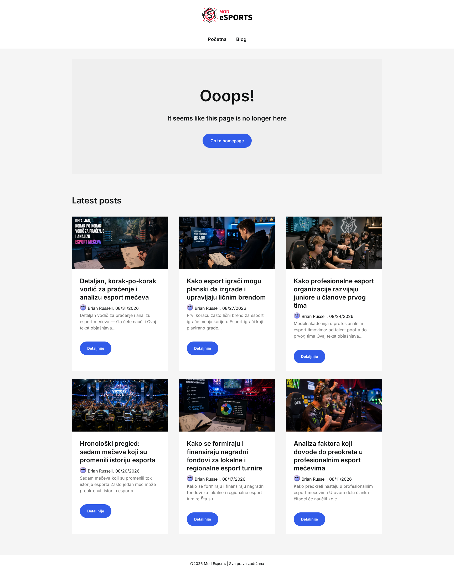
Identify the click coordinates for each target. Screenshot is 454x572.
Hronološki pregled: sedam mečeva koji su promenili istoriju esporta (118, 452)
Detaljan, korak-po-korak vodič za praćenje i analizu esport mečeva (118, 289)
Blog (241, 39)
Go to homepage (227, 140)
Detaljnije (95, 348)
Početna (217, 39)
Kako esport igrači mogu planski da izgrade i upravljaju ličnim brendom (226, 289)
